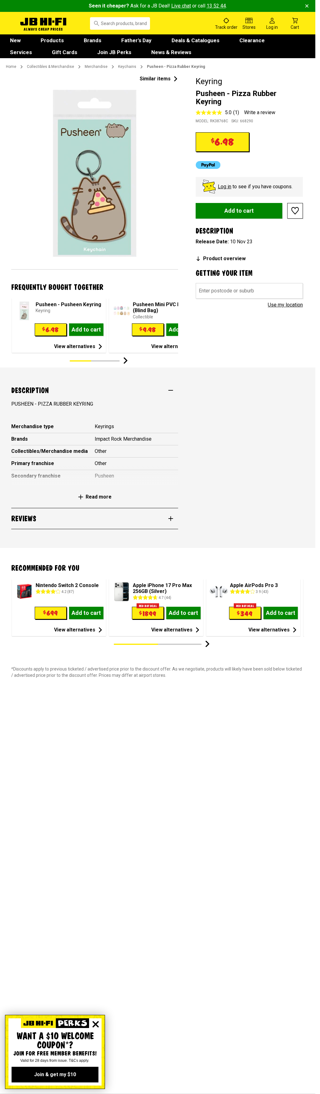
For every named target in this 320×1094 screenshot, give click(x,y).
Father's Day (136, 40)
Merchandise (96, 66)
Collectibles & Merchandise (50, 66)
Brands (92, 40)
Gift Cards (64, 52)
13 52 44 (216, 6)
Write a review (259, 112)
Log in (224, 187)
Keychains (127, 66)
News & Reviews (171, 52)
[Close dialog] (95, 1024)
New (15, 40)
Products (52, 40)
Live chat (181, 6)
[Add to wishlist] (295, 211)
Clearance (252, 40)
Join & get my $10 (55, 1074)
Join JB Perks (114, 52)
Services (21, 52)
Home (11, 66)
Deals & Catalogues (195, 40)
